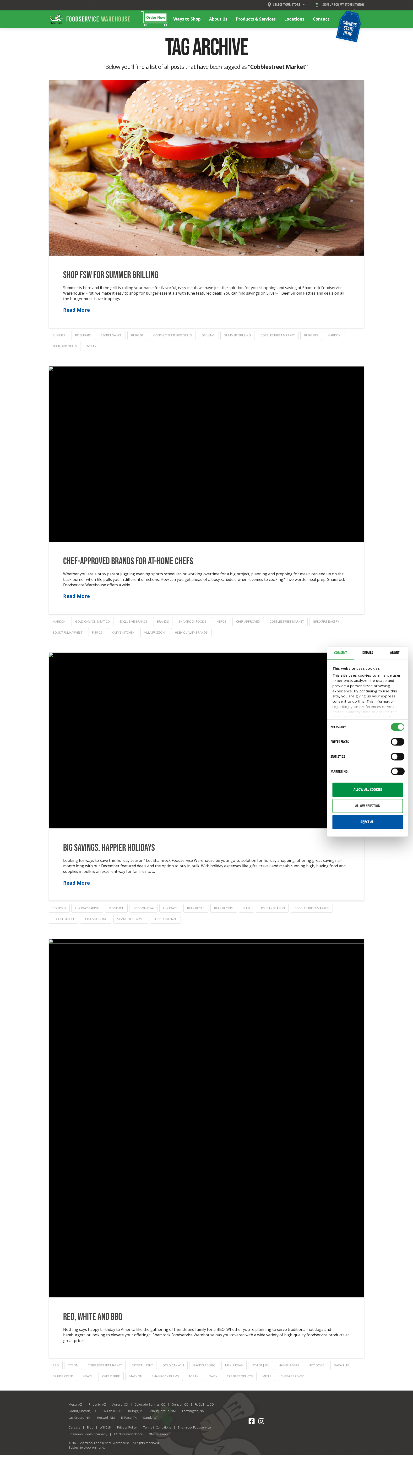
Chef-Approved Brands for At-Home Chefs (128, 561)
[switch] (397, 742)
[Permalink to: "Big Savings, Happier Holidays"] (206, 740)
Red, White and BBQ (92, 1317)
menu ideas (234, 1365)
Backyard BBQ (204, 1365)
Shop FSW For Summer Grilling (110, 275)
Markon (334, 335)
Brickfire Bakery (326, 621)
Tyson (73, 1365)
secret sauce (111, 335)
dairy (213, 1376)
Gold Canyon (173, 1365)
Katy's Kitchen (123, 632)
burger (137, 335)
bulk (246, 908)
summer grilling (237, 335)
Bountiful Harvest (67, 632)
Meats (87, 1376)
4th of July (260, 1365)
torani (92, 346)
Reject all (367, 822)
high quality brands (191, 632)
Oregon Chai (143, 908)
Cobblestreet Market (278, 335)
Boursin (59, 908)
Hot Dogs (317, 1365)
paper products (240, 1376)
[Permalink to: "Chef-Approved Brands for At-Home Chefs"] (206, 454)
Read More (76, 310)
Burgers (311, 335)
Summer (59, 335)
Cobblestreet (63, 919)
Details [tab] (367, 652)
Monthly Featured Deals (172, 335)
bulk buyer (196, 908)
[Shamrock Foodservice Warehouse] (89, 19)
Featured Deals (65, 346)
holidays (170, 908)
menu (266, 1376)
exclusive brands (133, 621)
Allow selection (367, 805)
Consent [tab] (340, 652)
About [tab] (395, 652)
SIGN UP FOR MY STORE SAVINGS (343, 4)
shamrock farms (130, 919)
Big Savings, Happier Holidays (109, 848)
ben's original (165, 919)
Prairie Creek (63, 1376)
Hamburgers (289, 1365)
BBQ (56, 1365)
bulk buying (223, 908)
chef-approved (248, 621)
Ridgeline (116, 908)
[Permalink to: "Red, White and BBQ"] (206, 1118)
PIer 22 (97, 632)
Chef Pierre (111, 1376)
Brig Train (83, 335)
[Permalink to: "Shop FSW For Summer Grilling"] (206, 167)
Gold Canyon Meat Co (92, 621)
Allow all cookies (367, 789)
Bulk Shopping (96, 919)
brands (163, 621)
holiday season (272, 908)
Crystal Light (142, 1365)
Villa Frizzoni (154, 632)
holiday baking (87, 908)
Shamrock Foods (192, 621)
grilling (208, 335)
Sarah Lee (341, 1365)
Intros (221, 621)
